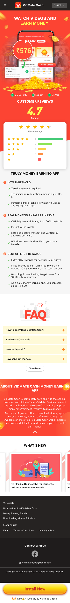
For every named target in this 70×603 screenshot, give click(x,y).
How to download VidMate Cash (20, 508)
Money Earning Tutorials (16, 513)
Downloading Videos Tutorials (19, 518)
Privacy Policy (46, 530)
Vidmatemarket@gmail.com (36, 562)
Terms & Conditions (23, 530)
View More (35, 368)
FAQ (5, 530)
